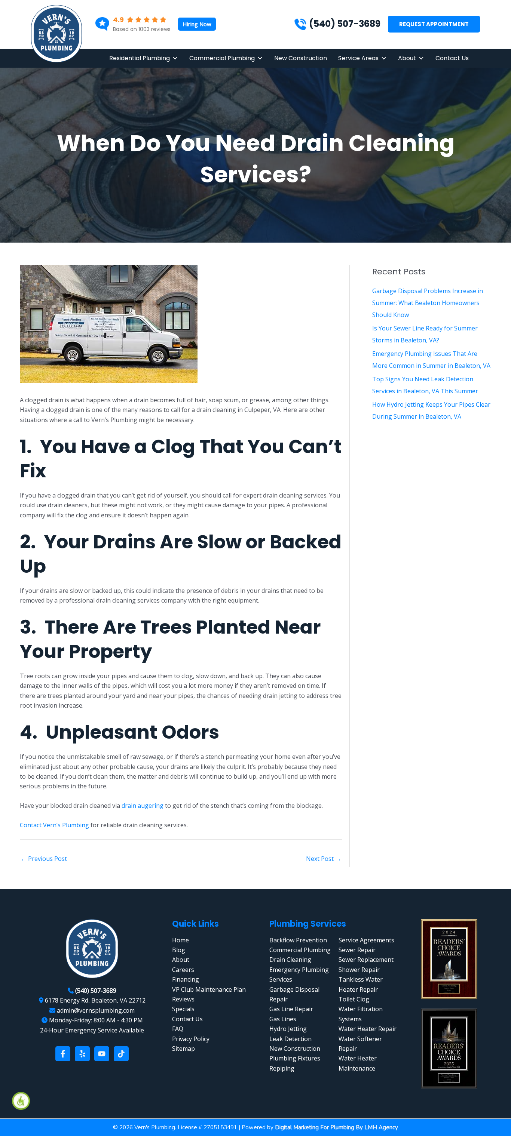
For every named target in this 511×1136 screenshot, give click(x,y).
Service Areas (358, 58)
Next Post (323, 859)
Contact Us (452, 58)
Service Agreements (366, 940)
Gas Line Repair (291, 1009)
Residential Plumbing (139, 58)
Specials (183, 1009)
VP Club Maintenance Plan (209, 989)
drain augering (142, 805)
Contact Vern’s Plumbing (54, 825)
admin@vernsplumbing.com (96, 1010)
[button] (197, 24)
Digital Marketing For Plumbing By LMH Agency (336, 1127)
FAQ (177, 1029)
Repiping (281, 1068)
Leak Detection (290, 1039)
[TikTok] (121, 1053)
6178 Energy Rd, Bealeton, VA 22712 (95, 1000)
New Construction (300, 58)
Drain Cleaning (290, 959)
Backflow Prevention (298, 940)
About (407, 58)
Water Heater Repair (368, 1029)
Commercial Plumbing (222, 58)
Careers (183, 970)
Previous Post (44, 859)
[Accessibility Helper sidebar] (21, 1101)
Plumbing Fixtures (294, 1058)
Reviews (183, 999)
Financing (185, 979)
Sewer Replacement (366, 959)
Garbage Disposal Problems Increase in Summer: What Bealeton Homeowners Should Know (427, 303)
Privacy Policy (190, 1039)
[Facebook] (62, 1053)
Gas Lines (282, 1019)
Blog (178, 950)
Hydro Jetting (288, 1029)
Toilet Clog (354, 999)
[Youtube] (101, 1053)
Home (180, 940)
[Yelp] (82, 1053)
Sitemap (183, 1048)
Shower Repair (359, 970)
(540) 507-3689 (344, 24)
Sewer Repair (357, 950)
